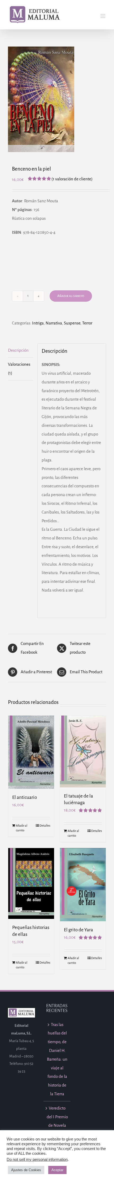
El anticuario (24, 797)
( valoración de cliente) (72, 179)
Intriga (38, 323)
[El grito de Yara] (83, 884)
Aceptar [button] (57, 1170)
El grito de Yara (78, 929)
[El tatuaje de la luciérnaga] (83, 751)
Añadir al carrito (70, 296)
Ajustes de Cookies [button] (26, 1170)
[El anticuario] (31, 752)
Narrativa (54, 323)
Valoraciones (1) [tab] (19, 368)
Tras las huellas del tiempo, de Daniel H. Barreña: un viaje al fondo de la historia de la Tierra (57, 1059)
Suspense (72, 323)
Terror (87, 323)
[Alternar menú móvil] (103, 16)
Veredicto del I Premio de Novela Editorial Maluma (57, 1125)
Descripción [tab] (18, 350)
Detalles (45, 825)
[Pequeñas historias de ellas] (31, 883)
